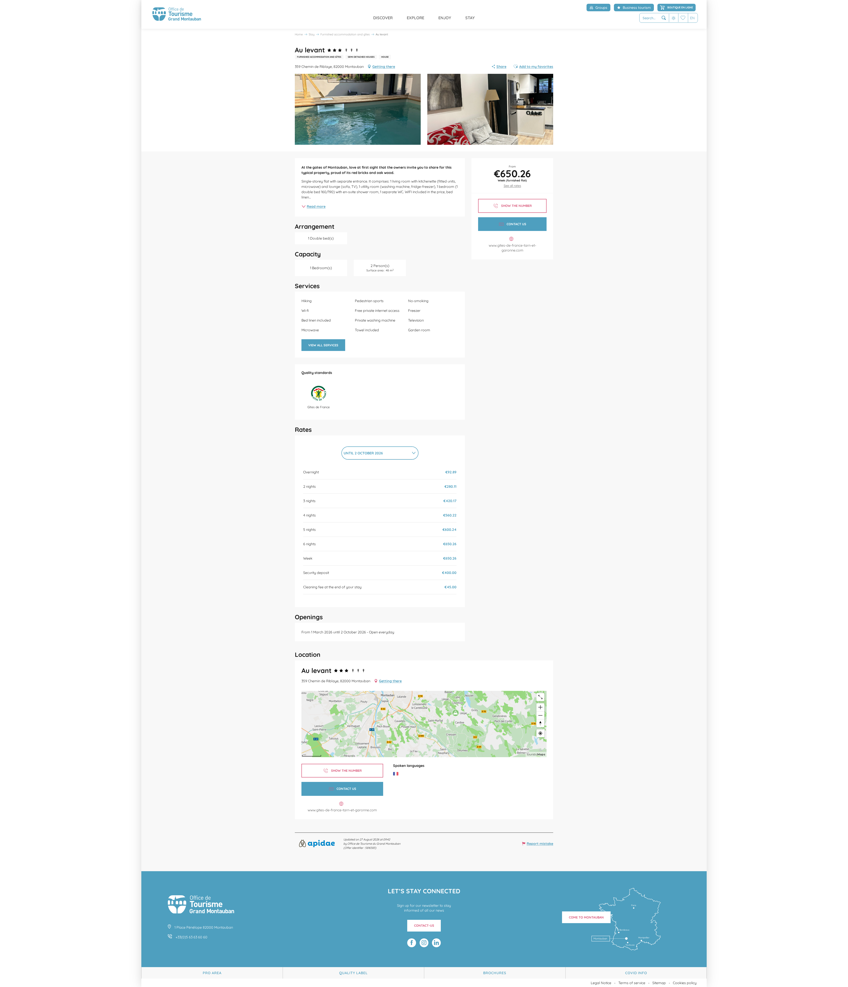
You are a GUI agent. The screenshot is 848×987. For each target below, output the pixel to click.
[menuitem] (176, 14)
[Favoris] (683, 17)
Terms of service (631, 983)
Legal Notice (601, 983)
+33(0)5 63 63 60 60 (191, 937)
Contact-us (424, 926)
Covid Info (636, 973)
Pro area (212, 973)
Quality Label (353, 973)
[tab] (375, 453)
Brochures (494, 973)
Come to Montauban (586, 917)
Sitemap (659, 983)
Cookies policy (685, 983)
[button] (654, 18)
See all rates (512, 186)
